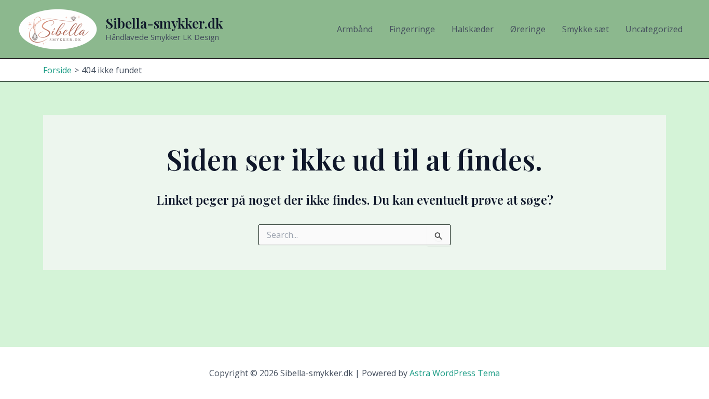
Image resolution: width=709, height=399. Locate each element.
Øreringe (528, 29)
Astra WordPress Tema (455, 373)
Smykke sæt (585, 29)
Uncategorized (654, 29)
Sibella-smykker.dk (164, 23)
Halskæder (473, 29)
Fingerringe (412, 29)
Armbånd (355, 29)
